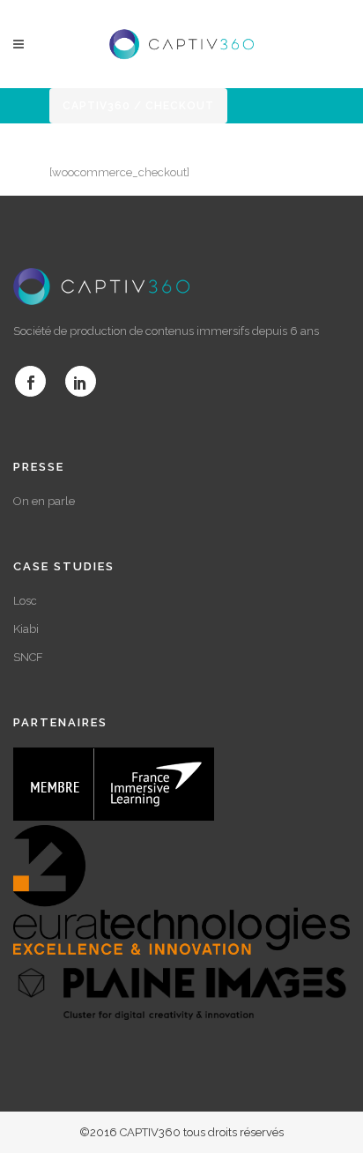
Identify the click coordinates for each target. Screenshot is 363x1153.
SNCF (28, 657)
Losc (25, 600)
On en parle (44, 501)
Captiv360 (96, 106)
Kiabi (26, 629)
